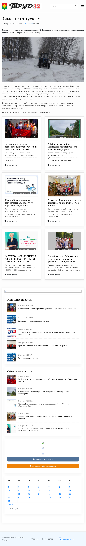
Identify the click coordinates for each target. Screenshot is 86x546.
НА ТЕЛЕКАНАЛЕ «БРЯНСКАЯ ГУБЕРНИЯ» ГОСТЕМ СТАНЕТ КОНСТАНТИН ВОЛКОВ (20, 259)
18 (19, 494)
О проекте (36, 539)
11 (18, 490)
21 (49, 494)
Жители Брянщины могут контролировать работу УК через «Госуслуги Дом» (19, 203)
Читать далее (11, 165)
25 (19, 497)
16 (70, 490)
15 (60, 490)
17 (9, 494)
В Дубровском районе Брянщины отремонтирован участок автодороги (62, 146)
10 (9, 490)
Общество (28, 24)
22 (60, 494)
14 (49, 490)
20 (39, 494)
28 (49, 497)
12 (29, 490)
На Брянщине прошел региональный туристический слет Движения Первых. (21, 146)
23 (70, 494)
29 (60, 497)
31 (9, 501)
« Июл (10, 504)
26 (29, 497)
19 (29, 494)
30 (70, 497)
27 (39, 497)
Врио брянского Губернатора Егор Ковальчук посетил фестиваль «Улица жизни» (63, 259)
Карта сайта (47, 539)
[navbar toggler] (82, 6)
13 (39, 490)
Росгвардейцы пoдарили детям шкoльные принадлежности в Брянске (64, 203)
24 (9, 497)
